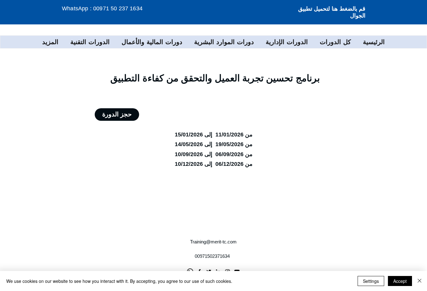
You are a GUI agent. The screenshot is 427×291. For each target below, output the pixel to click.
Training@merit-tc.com (213, 241)
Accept (400, 281)
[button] (287, 42)
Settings (371, 281)
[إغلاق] (419, 281)
